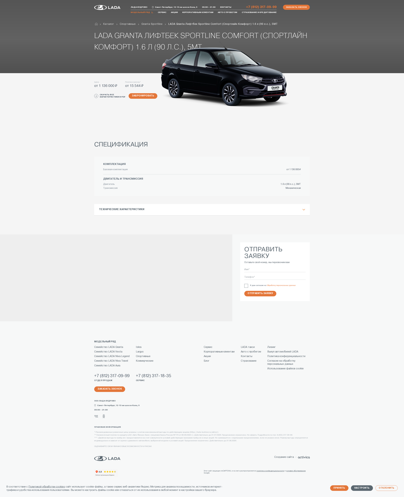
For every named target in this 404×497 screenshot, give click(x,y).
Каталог (108, 24)
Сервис (162, 12)
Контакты (225, 7)
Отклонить (386, 488)
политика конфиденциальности (270, 471)
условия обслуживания (296, 471)
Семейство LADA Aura (107, 366)
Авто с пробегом (227, 12)
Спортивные (128, 24)
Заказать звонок (296, 7)
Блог (206, 361)
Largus (140, 352)
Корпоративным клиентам (197, 12)
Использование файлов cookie (285, 369)
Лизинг (271, 347)
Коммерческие (144, 361)
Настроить (362, 488)
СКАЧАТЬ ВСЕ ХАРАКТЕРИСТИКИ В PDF (112, 96)
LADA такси (248, 347)
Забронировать (143, 96)
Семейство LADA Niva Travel (111, 361)
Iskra (138, 347)
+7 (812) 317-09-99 (261, 7)
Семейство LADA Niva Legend (112, 356)
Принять (339, 488)
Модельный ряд (140, 12)
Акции (174, 12)
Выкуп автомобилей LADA (282, 352)
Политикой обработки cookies (46, 487)
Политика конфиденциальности (286, 356)
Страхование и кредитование (259, 12)
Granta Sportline (151, 24)
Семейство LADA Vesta (108, 352)
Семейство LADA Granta (108, 347)
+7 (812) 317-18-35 (153, 376)
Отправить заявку (260, 293)
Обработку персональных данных (281, 285)
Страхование (248, 361)
